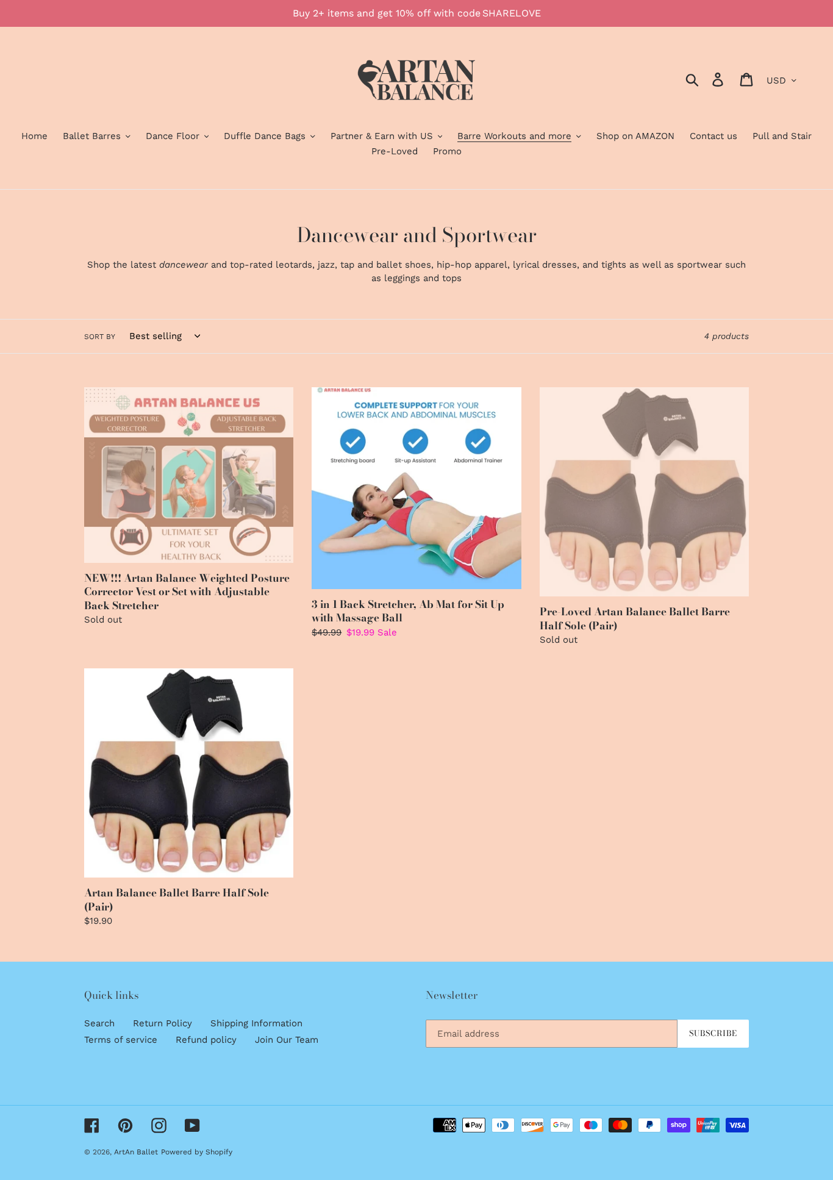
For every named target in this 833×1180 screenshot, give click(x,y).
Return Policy (162, 1023)
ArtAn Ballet (136, 1152)
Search (99, 1023)
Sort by (99, 336)
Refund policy (206, 1039)
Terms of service (120, 1039)
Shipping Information (256, 1023)
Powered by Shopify (196, 1152)
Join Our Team (286, 1039)
